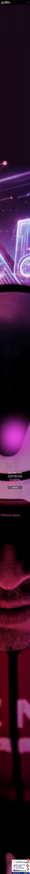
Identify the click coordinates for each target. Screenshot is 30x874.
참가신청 (15, 487)
